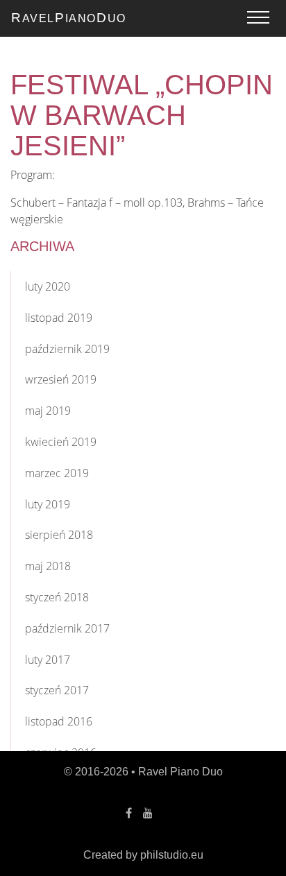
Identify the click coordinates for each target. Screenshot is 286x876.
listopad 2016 (58, 721)
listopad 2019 (58, 317)
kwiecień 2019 (60, 441)
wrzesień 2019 (60, 379)
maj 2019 (48, 410)
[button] (258, 18)
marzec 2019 (57, 473)
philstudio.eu (171, 855)
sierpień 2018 (59, 534)
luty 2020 (47, 286)
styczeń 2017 (57, 690)
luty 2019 (47, 504)
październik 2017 (67, 628)
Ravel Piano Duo (180, 772)
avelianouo (68, 17)
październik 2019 (67, 349)
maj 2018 (48, 566)
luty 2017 (47, 659)
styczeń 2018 (57, 597)
